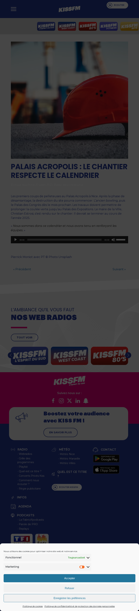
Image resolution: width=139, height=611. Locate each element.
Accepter (69, 578)
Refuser (69, 588)
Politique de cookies (33, 606)
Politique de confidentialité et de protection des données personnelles (80, 606)
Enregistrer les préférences (70, 598)
